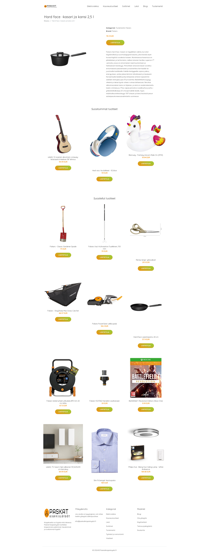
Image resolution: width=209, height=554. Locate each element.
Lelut (136, 6)
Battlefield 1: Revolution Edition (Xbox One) (146, 401)
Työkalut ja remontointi (115, 534)
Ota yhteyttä (142, 518)
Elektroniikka (93, 6)
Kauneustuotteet (110, 6)
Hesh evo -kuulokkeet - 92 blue (104, 170)
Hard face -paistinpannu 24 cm (145, 337)
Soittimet (126, 6)
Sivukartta (141, 530)
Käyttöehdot (142, 522)
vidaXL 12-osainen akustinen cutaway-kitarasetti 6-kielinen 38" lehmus (63, 158)
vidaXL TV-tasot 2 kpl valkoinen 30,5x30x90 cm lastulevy (63, 468)
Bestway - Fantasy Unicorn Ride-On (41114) (146, 155)
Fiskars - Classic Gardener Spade (63, 246)
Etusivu (46, 21)
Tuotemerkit (157, 6)
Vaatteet (109, 538)
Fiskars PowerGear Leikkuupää (104, 324)
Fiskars (128, 28)
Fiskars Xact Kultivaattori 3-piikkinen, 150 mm (104, 247)
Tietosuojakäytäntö (144, 526)
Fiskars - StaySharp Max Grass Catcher (63, 311)
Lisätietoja (115, 43)
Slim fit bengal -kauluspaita (104, 480)
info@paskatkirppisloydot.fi (85, 521)
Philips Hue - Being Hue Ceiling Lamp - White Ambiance (145, 468)
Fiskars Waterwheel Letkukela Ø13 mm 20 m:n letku (63, 402)
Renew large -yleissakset (146, 260)
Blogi (145, 6)
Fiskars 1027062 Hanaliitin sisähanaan (104, 401)
